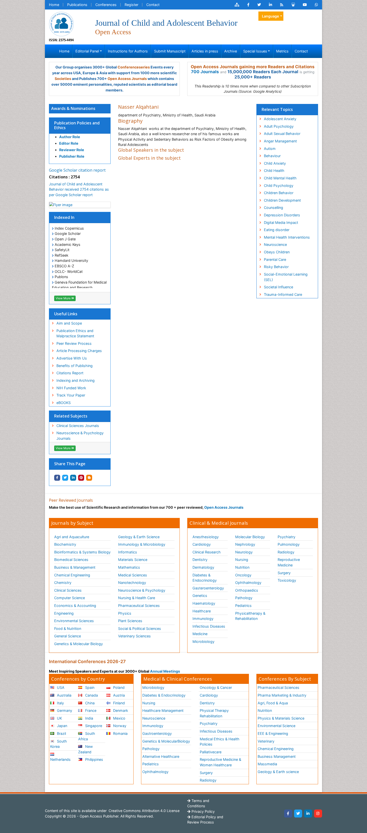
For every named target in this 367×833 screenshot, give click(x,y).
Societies (63, 78)
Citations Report (69, 373)
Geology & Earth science (278, 772)
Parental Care (275, 259)
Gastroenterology (157, 733)
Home (54, 4)
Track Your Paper (70, 395)
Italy (60, 703)
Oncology (243, 575)
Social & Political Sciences (139, 628)
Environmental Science (276, 726)
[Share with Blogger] (89, 478)
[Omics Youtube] (305, 4)
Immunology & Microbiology (141, 544)
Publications (77, 4)
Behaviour (272, 156)
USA (60, 687)
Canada (91, 695)
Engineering (64, 613)
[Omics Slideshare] (293, 4)
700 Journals (205, 71)
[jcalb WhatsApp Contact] (316, 4)
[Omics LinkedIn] (270, 4)
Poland (118, 687)
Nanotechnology (132, 582)
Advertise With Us (71, 358)
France (90, 710)
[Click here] (237, 4)
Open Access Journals (127, 78)
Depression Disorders (282, 215)
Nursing (241, 559)
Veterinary (266, 741)
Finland (118, 703)
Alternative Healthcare (160, 756)
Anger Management (280, 141)
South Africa (86, 736)
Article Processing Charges (79, 351)
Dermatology (203, 567)
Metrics (282, 51)
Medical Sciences (132, 575)
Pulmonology (289, 544)
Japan (61, 726)
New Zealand (85, 749)
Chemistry (62, 582)
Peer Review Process (74, 343)
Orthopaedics (246, 590)
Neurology (244, 552)
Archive (230, 51)
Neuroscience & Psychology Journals (80, 435)
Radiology (286, 552)
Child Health (274, 170)
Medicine (199, 634)
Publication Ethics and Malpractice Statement (75, 333)
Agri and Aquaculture (71, 537)
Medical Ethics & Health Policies (219, 742)
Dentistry (199, 559)
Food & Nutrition (67, 628)
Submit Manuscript (169, 51)
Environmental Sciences (74, 621)
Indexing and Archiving (75, 380)
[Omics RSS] (281, 4)
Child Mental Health (280, 178)
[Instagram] (318, 814)
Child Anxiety (275, 163)
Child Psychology (278, 185)
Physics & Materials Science (281, 718)
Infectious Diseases (208, 626)
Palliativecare (210, 752)
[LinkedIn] (308, 814)
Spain (89, 687)
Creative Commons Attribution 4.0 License (144, 811)
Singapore (93, 726)
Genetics (199, 595)
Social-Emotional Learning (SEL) (286, 277)
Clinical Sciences (68, 590)
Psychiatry (286, 537)
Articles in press (204, 51)
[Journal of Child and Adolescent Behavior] (61, 23)
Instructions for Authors (128, 51)
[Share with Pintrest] (81, 478)
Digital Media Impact (281, 222)
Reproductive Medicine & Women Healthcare (220, 762)
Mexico (118, 718)
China (89, 703)
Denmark (120, 710)
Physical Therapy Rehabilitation (214, 713)
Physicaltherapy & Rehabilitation (250, 616)
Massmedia (267, 764)
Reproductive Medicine (289, 562)
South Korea (58, 744)
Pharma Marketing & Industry (282, 695)
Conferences (106, 4)
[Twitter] (298, 814)
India (88, 718)
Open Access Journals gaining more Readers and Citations (253, 66)
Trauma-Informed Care (283, 294)
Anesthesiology (205, 537)
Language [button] (270, 16)
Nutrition (242, 567)
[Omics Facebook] (248, 4)
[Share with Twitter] (65, 478)
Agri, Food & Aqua (273, 703)
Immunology (202, 618)
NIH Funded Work (71, 388)
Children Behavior (278, 193)
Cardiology (201, 544)
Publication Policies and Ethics (77, 125)
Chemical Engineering (72, 575)
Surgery (284, 573)
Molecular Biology (250, 537)
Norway (119, 726)
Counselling (273, 207)
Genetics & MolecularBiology (166, 741)
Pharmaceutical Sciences (139, 605)
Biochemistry (65, 544)
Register (131, 4)
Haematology (203, 603)
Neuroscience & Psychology (141, 590)
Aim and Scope (69, 323)
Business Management (277, 756)
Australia (63, 695)
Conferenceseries (134, 67)
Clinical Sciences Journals (77, 425)
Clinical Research (206, 552)
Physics (124, 613)
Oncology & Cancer (216, 687)
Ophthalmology (248, 582)
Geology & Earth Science (139, 537)
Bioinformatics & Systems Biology (82, 552)
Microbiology (203, 641)
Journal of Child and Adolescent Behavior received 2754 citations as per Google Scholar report (79, 189)
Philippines (93, 759)
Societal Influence (278, 287)
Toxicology (287, 580)
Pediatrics (243, 605)
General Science (67, 636)
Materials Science (132, 559)
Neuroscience (275, 244)
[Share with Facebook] (57, 478)
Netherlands (60, 759)
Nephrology (245, 544)
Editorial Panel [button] (87, 51)
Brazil (61, 733)
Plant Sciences (130, 621)
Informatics (127, 552)
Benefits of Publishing (74, 366)
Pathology (243, 598)
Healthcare (201, 611)
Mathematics (129, 567)
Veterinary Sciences (134, 636)
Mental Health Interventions (287, 237)
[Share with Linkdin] (73, 478)
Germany (64, 710)
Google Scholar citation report (77, 170)
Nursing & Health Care (136, 598)
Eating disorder (276, 230)
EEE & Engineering (273, 733)
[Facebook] (288, 814)
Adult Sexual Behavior (282, 133)
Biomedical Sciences (71, 559)
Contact (153, 4)
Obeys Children (277, 252)
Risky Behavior (276, 267)
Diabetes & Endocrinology (204, 578)
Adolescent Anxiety (280, 119)
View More (63, 298)
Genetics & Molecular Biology (78, 644)
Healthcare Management (163, 710)
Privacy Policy (202, 811)
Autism (270, 148)
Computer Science (69, 598)
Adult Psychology (279, 126)
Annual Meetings (165, 671)
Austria (118, 695)
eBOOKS (63, 403)
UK (59, 718)
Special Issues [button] (255, 51)
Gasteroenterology (208, 588)
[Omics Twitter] (259, 4)
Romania (120, 733)
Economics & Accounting (75, 605)
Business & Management (74, 567)
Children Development (282, 200)
